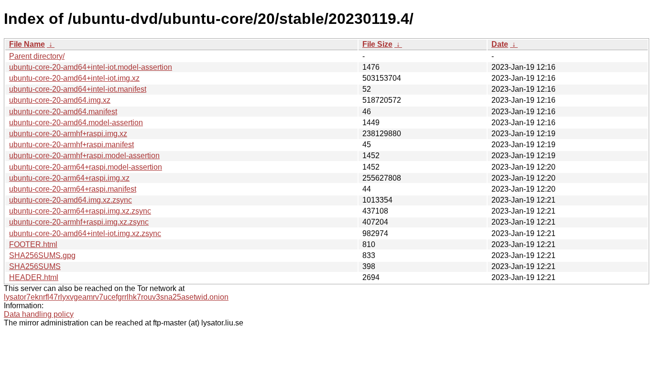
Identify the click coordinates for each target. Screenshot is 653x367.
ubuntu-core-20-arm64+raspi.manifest (72, 189)
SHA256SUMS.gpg (42, 255)
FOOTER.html (33, 244)
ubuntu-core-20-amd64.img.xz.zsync (70, 200)
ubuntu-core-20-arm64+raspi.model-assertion (85, 167)
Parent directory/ (37, 56)
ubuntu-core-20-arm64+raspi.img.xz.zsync (80, 211)
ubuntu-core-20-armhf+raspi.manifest (71, 144)
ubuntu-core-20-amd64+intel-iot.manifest (77, 89)
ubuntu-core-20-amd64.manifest (63, 112)
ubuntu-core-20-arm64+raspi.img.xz (69, 178)
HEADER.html (33, 277)
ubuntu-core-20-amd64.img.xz (59, 100)
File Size (377, 44)
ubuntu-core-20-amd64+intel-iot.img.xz (74, 78)
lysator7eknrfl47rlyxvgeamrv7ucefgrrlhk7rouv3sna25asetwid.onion (116, 297)
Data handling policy (39, 314)
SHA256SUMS (35, 266)
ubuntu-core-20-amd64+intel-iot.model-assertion (90, 67)
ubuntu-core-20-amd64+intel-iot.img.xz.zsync (85, 233)
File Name (27, 44)
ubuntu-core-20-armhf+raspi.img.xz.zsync (79, 222)
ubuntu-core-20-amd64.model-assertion (76, 123)
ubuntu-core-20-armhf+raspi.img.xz (68, 134)
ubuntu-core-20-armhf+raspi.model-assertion (84, 155)
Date (499, 44)
